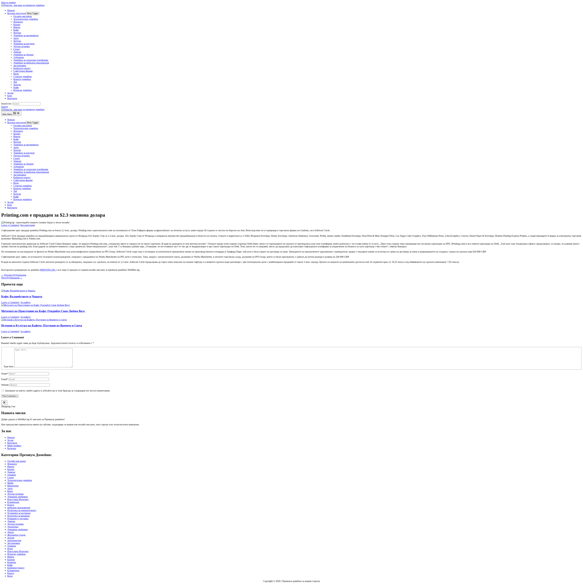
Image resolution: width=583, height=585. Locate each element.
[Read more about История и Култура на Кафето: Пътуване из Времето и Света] (34, 319)
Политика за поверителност (21, 510)
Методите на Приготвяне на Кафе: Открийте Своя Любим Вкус (43, 311)
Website (5, 385)
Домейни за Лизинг (23, 54)
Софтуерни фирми (23, 71)
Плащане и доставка (17, 518)
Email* (4, 379)
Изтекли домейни (22, 90)
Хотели (17, 41)
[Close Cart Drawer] (4, 402)
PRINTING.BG (48, 270)
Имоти (16, 27)
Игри (10, 548)
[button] (4, 106)
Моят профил (14, 445)
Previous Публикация (13, 275)
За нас (10, 93)
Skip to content (8, 2)
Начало (11, 10)
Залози (10, 537)
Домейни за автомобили (26, 35)
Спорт (16, 49)
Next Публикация (11, 277)
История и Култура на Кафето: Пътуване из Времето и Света (41, 325)
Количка (11, 448)
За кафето (25, 302)
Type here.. (9, 366)
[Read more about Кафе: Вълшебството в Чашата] (18, 290)
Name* (4, 373)
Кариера (11, 562)
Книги (10, 505)
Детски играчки (21, 46)
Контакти (12, 98)
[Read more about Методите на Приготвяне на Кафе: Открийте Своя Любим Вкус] (35, 305)
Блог (9, 95)
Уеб (15, 82)
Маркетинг (13, 485)
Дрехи (10, 532)
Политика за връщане (18, 516)
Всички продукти (16, 13)
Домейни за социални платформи (30, 60)
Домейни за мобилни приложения (31, 63)
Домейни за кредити (24, 43)
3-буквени (18, 57)
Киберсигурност (22, 68)
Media (10, 483)
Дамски (17, 52)
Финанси (18, 22)
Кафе (16, 30)
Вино (10, 491)
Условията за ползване (19, 513)
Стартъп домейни (22, 76)
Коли (16, 73)
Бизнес (16, 24)
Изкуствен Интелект (18, 499)
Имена (10, 557)
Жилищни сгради (16, 535)
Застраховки (19, 65)
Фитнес (17, 32)
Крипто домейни (22, 79)
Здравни (11, 474)
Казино (11, 559)
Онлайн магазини (22, 16)
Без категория (27, 225)
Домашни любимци (17, 496)
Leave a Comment (10, 225)
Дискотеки (12, 526)
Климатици (13, 502)
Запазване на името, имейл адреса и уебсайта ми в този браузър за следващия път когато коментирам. (57, 390)
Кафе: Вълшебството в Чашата (21, 296)
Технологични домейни (25, 19)
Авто (16, 38)
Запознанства (14, 540)
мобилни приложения (18, 507)
